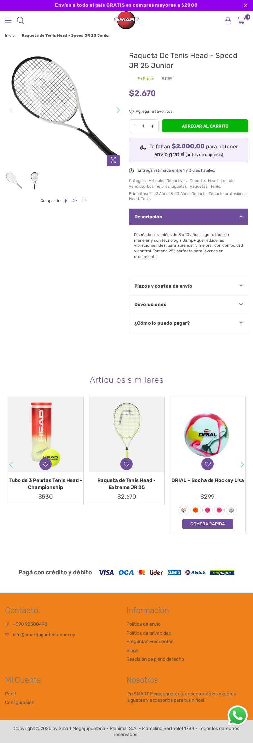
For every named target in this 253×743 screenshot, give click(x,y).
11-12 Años (158, 193)
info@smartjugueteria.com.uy (44, 635)
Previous (10, 110)
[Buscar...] (20, 20)
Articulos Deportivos (168, 180)
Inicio (10, 35)
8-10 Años (179, 193)
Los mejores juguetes (167, 186)
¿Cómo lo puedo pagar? (162, 323)
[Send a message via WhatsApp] (238, 716)
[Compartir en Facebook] (65, 201)
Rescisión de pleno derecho (155, 659)
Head (213, 180)
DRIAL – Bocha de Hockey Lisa (207, 480)
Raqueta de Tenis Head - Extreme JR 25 (126, 483)
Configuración (19, 702)
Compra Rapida (207, 524)
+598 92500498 (30, 624)
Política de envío (143, 624)
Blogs (132, 650)
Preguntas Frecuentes (149, 641)
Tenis (215, 186)
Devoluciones (150, 304)
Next (118, 110)
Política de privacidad (148, 633)
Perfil (10, 694)
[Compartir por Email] (84, 201)
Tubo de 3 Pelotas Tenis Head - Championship (45, 483)
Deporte (197, 180)
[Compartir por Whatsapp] (74, 201)
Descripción (148, 217)
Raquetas (199, 186)
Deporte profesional (227, 193)
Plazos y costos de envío (163, 286)
